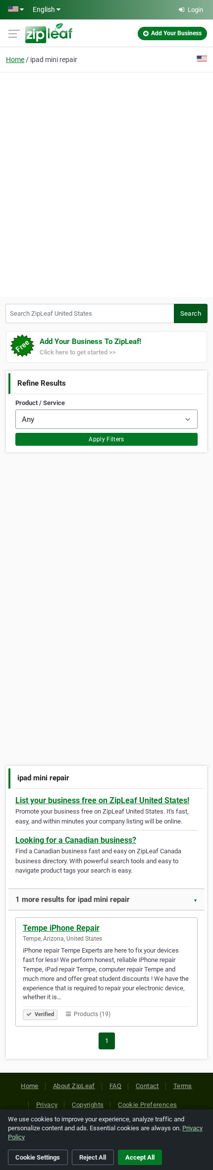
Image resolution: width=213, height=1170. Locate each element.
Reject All (92, 1157)
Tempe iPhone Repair (61, 928)
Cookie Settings (37, 1157)
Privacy (47, 1104)
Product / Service (40, 403)
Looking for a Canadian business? (75, 840)
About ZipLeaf (74, 1086)
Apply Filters (106, 439)
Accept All (140, 1157)
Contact (147, 1086)
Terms (182, 1086)
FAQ (115, 1086)
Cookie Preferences (147, 1104)
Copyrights (88, 1104)
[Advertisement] (106, 183)
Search (190, 313)
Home (15, 60)
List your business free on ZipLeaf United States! (102, 800)
